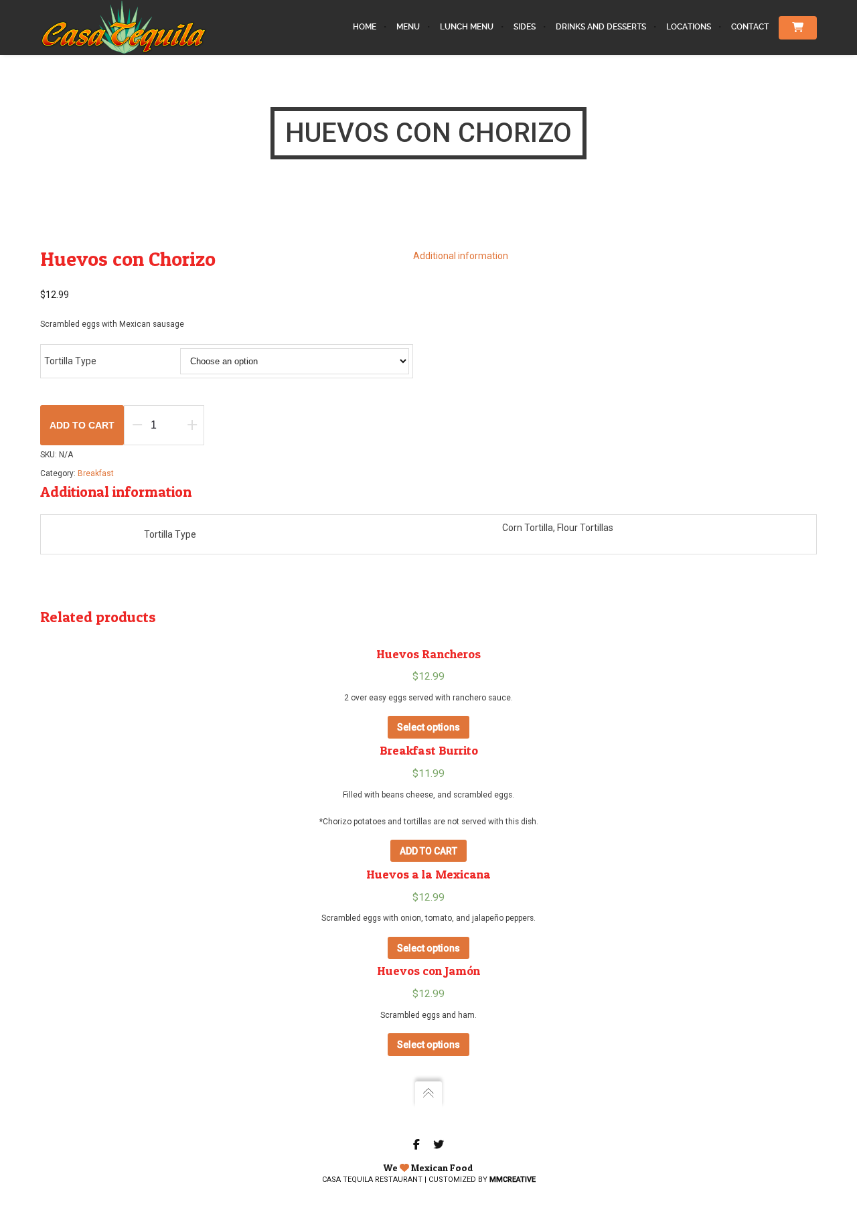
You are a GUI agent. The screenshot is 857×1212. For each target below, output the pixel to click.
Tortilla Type (70, 361)
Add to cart (82, 425)
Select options (428, 727)
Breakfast (96, 473)
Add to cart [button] (428, 851)
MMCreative (512, 1179)
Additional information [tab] (460, 255)
